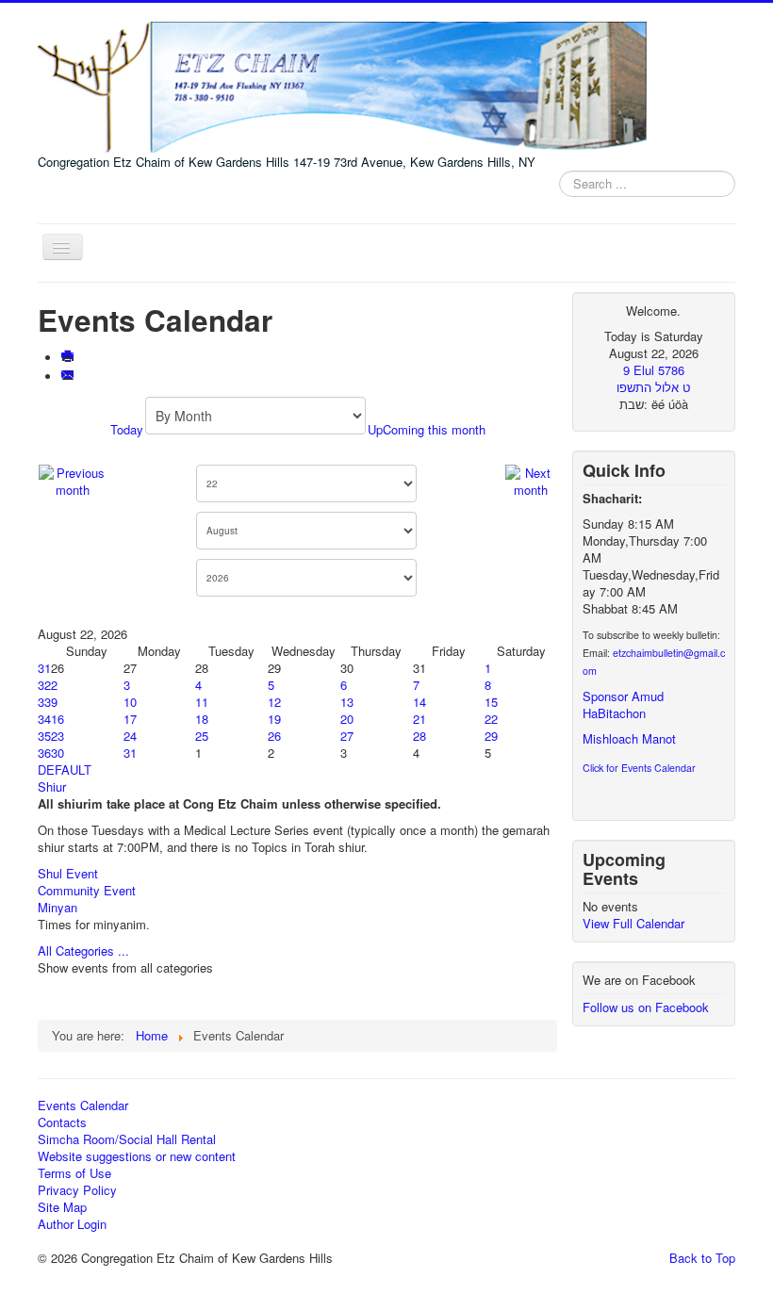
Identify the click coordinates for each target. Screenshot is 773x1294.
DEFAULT (64, 769)
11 (201, 702)
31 (44, 668)
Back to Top (702, 1258)
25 (201, 736)
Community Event (87, 890)
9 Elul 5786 (653, 370)
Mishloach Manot (629, 738)
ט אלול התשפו (653, 387)
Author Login (72, 1224)
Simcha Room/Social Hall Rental (127, 1139)
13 (347, 702)
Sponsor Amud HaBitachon (623, 704)
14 (419, 702)
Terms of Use (74, 1173)
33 (44, 702)
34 (44, 719)
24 (130, 736)
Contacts (62, 1122)
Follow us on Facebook (646, 1007)
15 (491, 702)
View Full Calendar (633, 923)
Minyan (57, 907)
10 (130, 702)
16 (57, 719)
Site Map (62, 1207)
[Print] (69, 358)
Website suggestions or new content (137, 1156)
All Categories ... (83, 950)
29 (491, 736)
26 (274, 736)
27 (347, 736)
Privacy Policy (77, 1190)
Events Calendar (83, 1105)
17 (130, 719)
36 (44, 753)
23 (57, 736)
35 (44, 736)
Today (126, 429)
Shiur (52, 786)
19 (274, 719)
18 (201, 719)
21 (419, 719)
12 (274, 702)
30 (57, 753)
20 (347, 719)
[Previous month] (73, 479)
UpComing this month (426, 429)
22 (491, 719)
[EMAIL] (69, 376)
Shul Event (68, 873)
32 (44, 685)
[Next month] (530, 479)
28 (419, 736)
